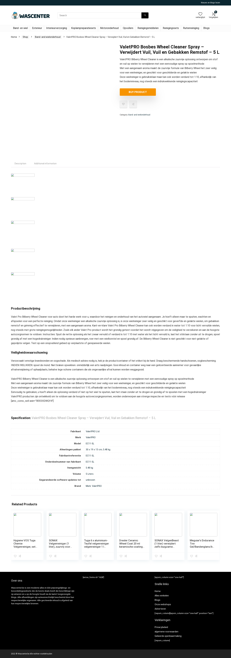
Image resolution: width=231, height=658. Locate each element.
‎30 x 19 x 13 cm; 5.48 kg (98, 449)
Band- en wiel (20, 28)
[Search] (144, 15)
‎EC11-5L (90, 443)
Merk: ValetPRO (94, 486)
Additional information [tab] (45, 163)
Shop (25, 37)
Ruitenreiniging (191, 28)
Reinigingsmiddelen (148, 28)
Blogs (206, 28)
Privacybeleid (161, 627)
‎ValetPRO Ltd (92, 431)
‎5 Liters (90, 474)
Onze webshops (163, 604)
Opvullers (128, 28)
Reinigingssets (171, 28)
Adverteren (160, 609)
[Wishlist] (200, 14)
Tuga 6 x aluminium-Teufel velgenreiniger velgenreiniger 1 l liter (96, 545)
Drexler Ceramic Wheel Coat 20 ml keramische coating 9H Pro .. (131, 545)
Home (14, 37)
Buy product (138, 92)
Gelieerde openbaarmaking (168, 636)
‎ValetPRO (91, 437)
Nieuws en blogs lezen (210, 3)
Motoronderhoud (109, 28)
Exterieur (37, 28)
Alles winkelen (162, 595)
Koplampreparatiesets (83, 28)
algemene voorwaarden (166, 631)
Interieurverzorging (56, 28)
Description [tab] (20, 163)
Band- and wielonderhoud (47, 37)
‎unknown (90, 480)
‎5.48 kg (89, 467)
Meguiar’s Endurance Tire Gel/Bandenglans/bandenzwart (202, 545)
